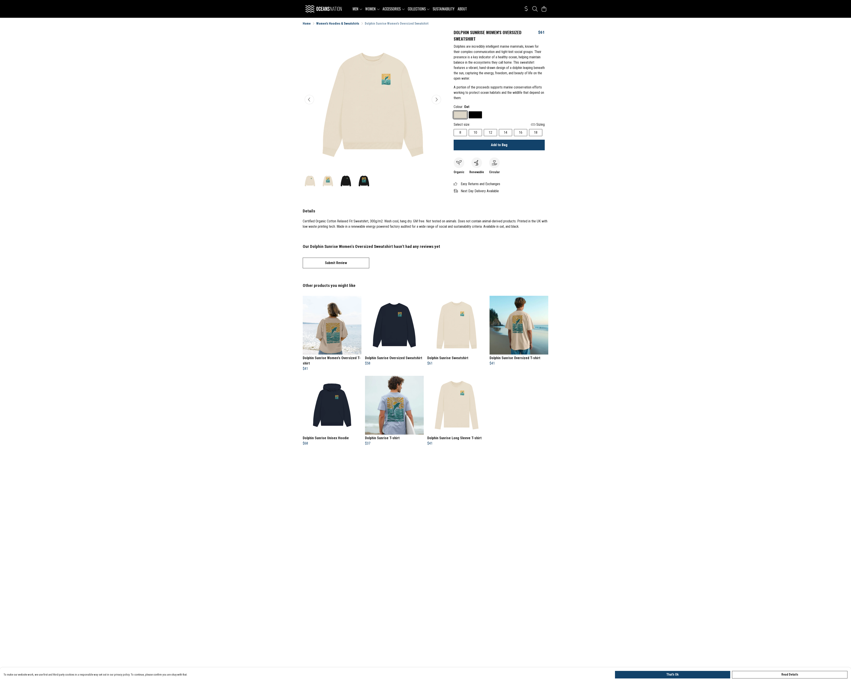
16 (520, 132)
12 (490, 132)
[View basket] (543, 8)
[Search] (535, 8)
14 (505, 132)
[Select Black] (475, 114)
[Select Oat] (460, 114)
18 (535, 132)
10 (475, 132)
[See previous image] (309, 99)
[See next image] (436, 99)
